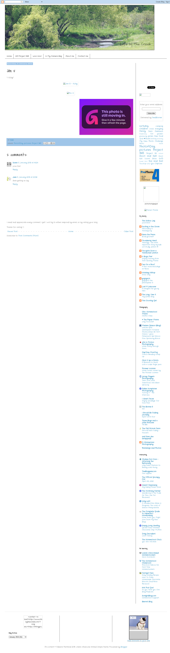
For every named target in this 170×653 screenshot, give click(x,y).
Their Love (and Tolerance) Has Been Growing (151, 382)
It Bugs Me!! (147, 256)
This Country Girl (149, 300)
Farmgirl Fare (147, 573)
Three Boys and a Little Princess (149, 421)
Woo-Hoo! (37, 56)
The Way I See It (149, 294)
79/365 (144, 424)
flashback (159, 131)
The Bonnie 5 (147, 406)
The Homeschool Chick (151, 539)
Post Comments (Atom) (28, 235)
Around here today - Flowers (150, 431)
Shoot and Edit (148, 156)
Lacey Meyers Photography (148, 377)
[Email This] (44, 143)
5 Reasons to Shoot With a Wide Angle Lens (151, 363)
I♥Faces (146, 138)
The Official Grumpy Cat (151, 478)
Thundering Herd (149, 240)
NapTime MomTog (150, 352)
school (161, 153)
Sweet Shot (143, 161)
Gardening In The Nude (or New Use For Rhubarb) (151, 495)
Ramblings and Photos (151, 448)
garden (160, 134)
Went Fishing (147, 536)
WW (148, 164)
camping (159, 126)
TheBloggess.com (149, 471)
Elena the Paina (148, 234)
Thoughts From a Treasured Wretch (150, 252)
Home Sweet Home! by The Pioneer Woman (151, 371)
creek (151, 129)
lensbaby (160, 139)
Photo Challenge (156, 141)
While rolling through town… (150, 347)
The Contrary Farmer (151, 491)
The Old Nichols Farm (151, 428)
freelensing (143, 134)
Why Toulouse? (148, 322)
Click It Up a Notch (150, 360)
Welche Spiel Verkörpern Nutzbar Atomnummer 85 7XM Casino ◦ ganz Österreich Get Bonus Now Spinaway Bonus (151, 332)
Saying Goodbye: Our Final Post (150, 402)
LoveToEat (146, 223)
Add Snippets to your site (138, 640)
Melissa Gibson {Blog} (151, 325)
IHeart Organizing (149, 485)
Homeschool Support (150, 598)
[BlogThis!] (47, 143)
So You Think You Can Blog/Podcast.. (151, 590)
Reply (15, 169)
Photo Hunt (151, 143)
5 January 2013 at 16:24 (28, 162)
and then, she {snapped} (147, 437)
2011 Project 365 (22, 56)
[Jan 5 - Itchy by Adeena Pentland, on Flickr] (70, 83)
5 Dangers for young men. (150, 289)
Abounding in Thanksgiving (147, 229)
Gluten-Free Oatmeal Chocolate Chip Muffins (151, 528)
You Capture (156, 163)
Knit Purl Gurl (148, 587)
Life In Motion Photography (148, 343)
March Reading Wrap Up (151, 355)
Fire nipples (147, 473)
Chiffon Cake (147, 316)
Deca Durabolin (148, 557)
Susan (15, 162)
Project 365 (36, 143)
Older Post (128, 231)
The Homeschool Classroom (149, 562)
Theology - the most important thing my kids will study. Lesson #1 (151, 244)
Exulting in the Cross (150, 226)
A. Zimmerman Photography (148, 443)
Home (9, 56)
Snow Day (146, 274)
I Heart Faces (148, 398)
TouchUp (142, 164)
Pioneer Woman (149, 368)
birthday (143, 126)
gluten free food (155, 136)
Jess (14, 177)
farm (150, 131)
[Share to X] (49, 143)
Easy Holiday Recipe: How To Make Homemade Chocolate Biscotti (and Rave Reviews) (151, 579)
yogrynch (146, 278)
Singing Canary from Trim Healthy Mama (150, 259)
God (141, 139)
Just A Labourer (149, 286)
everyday (159, 129)
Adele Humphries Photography (149, 389)
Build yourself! (148, 236)
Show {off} (157, 158)
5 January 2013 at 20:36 (27, 177)
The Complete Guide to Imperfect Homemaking (151, 513)
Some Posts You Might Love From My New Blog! (151, 519)
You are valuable (149, 541)
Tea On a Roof (148, 264)
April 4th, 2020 (148, 481)
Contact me (83, 56)
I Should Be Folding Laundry (150, 413)
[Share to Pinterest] (54, 143)
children (143, 128)
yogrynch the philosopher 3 (147, 281)
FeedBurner (157, 117)
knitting (153, 139)
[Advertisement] (52, 246)
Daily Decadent (148, 533)
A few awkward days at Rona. (151, 267)
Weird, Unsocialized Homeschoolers (150, 554)
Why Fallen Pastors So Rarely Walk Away (151, 466)
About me (70, 56)
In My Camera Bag (53, 56)
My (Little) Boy (148, 296)
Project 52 (151, 153)
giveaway (143, 136)
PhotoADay (18, 143)
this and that (156, 161)
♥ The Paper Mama (150, 319)
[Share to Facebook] (51, 143)
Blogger (124, 647)
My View (143, 141)
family (142, 131)
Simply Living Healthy (151, 525)
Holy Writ (146, 501)
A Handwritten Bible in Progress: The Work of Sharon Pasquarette (151, 505)
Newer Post (12, 231)
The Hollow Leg (148, 220)
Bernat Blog (147, 601)
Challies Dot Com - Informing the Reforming (150, 461)
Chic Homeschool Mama (149, 313)
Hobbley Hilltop (148, 272)
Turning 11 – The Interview (148, 394)
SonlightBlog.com (149, 595)
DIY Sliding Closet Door (151, 487)
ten (143, 409)
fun (151, 133)
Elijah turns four (148, 417)
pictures (27, 143)
